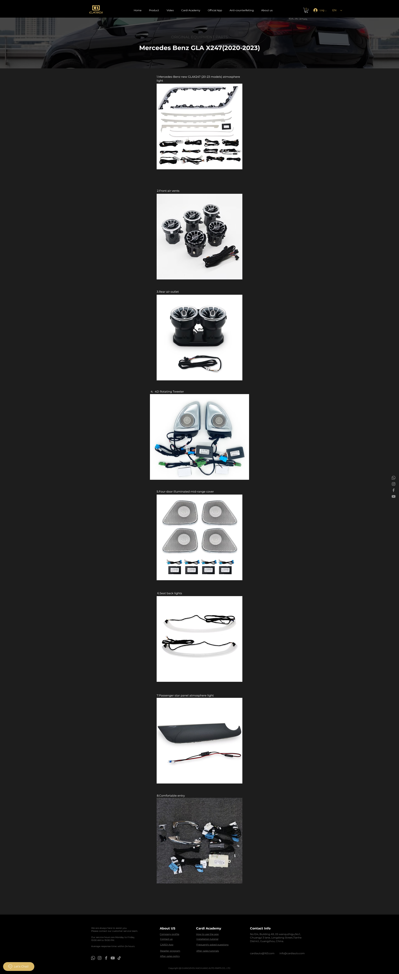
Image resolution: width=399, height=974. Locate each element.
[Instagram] (393, 484)
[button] (154, 10)
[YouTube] (393, 496)
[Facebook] (393, 490)
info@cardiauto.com (292, 953)
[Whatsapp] (393, 477)
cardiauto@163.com (262, 953)
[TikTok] (119, 957)
